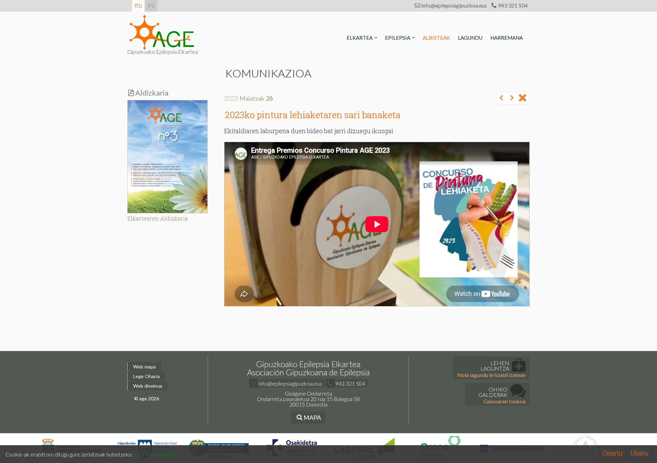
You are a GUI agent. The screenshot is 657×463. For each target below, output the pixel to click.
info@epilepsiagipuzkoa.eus (453, 5)
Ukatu (639, 453)
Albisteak (437, 38)
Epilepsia (398, 38)
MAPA (311, 417)
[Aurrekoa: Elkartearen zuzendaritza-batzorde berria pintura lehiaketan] (501, 98)
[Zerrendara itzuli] (522, 98)
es (151, 4)
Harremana (507, 38)
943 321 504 (512, 5)
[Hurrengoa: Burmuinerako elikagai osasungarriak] (511, 98)
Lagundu (471, 38)
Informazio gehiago (155, 454)
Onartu (612, 453)
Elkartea (360, 38)
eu (138, 4)
